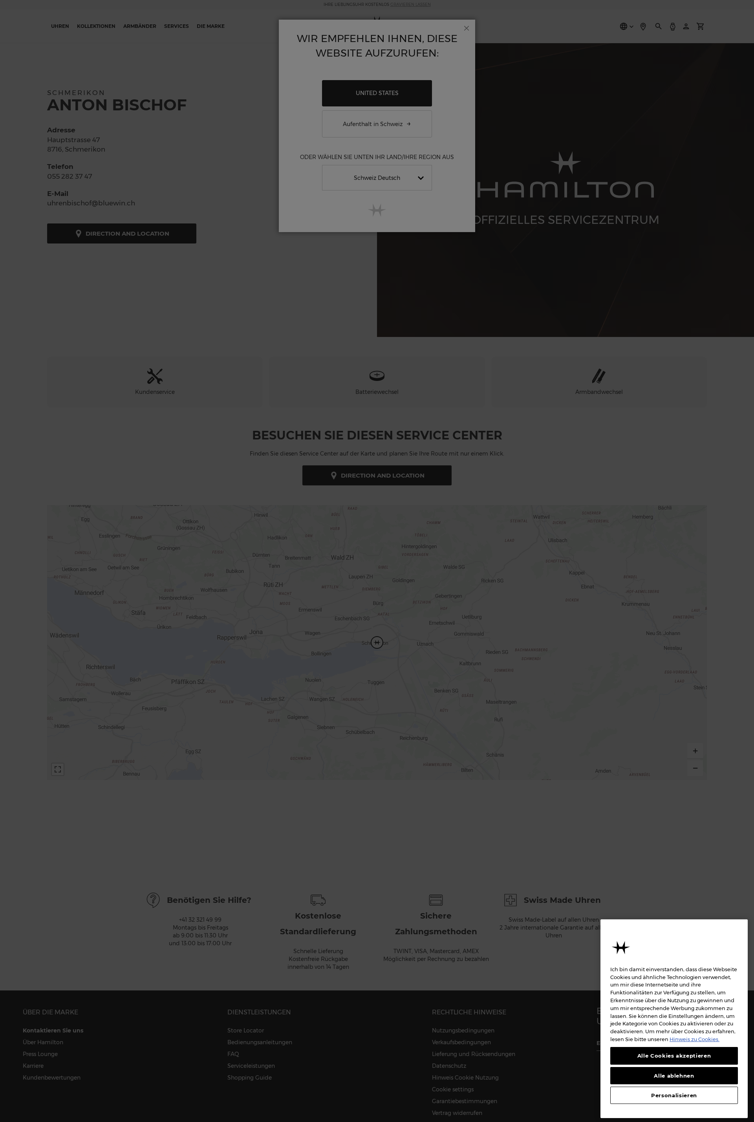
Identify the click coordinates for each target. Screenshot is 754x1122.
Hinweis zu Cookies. (694, 1039)
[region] (674, 1018)
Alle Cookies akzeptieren (674, 1055)
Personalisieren (674, 1095)
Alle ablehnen (674, 1075)
